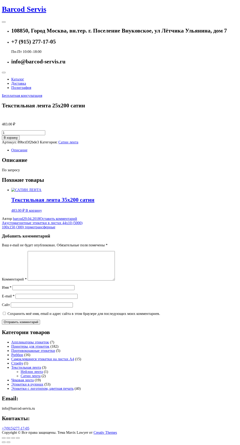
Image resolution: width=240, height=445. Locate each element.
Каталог (17, 79)
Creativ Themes (105, 432)
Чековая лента (22, 380)
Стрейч (17, 363)
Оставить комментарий (58, 219)
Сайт (6, 305)
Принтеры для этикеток (30, 346)
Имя (6, 287)
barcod (18, 219)
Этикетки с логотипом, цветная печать (42, 388)
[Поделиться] (8, 438)
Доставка (18, 83)
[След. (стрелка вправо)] (8, 442)
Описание (19, 150)
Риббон (17, 355)
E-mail (8, 296)
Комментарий (14, 279)
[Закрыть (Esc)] (4, 438)
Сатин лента (68, 142)
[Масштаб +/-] (18, 438)
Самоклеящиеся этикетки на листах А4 (42, 359)
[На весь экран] (13, 438)
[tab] (124, 150)
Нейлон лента (32, 372)
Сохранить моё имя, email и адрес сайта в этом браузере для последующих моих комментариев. (84, 314)
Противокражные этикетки (33, 351)
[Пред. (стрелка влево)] (4, 442)
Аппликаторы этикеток (30, 342)
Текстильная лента (26, 367)
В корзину (11, 137)
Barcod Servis (24, 9)
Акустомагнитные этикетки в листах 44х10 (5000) (42, 223)
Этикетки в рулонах (27, 384)
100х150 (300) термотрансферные (28, 227)
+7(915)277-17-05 (15, 428)
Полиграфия (21, 88)
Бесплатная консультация (22, 96)
